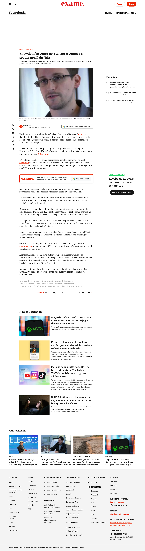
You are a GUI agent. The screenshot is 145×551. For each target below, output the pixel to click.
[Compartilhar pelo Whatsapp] (13, 125)
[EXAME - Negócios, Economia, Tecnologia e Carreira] (72, 4)
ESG (10, 508)
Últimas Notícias (15, 486)
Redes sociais (47, 284)
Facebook (113, 493)
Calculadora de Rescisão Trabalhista (52, 506)
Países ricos (68, 284)
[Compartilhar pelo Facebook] (13, 129)
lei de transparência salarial (74, 548)
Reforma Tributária (73, 482)
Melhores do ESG (72, 531)
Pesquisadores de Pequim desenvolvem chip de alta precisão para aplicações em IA (122, 84)
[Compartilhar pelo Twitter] (13, 141)
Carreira (12, 500)
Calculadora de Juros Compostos (52, 512)
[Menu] (10, 4)
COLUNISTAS (13, 530)
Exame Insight (14, 512)
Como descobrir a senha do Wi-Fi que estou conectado (123, 94)
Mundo (30, 478)
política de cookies (38, 548)
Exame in (94, 491)
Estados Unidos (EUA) (29, 286)
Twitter (43, 286)
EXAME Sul (70, 490)
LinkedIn (113, 485)
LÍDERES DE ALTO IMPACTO (15, 491)
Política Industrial (72, 518)
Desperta (94, 499)
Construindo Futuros (73, 498)
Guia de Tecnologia (51, 486)
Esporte (31, 489)
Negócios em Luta (72, 514)
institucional (14, 548)
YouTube (113, 481)
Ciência (31, 505)
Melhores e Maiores (73, 527)
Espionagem (53, 286)
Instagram (114, 489)
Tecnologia (17, 13)
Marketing (32, 485)
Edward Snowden (68, 286)
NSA (80, 286)
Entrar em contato (117, 502)
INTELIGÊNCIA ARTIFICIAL (126, 13)
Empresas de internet (62, 281)
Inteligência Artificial (13, 517)
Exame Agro (32, 493)
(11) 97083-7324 (120, 534)
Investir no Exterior (73, 506)
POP (29, 509)
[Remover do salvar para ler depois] (13, 149)
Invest (11, 522)
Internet (58, 284)
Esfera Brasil (87, 456)
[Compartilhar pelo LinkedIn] (13, 133)
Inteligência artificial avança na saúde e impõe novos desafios (122, 101)
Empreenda (95, 519)
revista (94, 482)
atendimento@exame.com (120, 514)
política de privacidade (54, 548)
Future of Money (34, 501)
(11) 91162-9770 (120, 505)
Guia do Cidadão (50, 482)
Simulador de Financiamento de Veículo (50, 520)
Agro (92, 515)
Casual (30, 481)
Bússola (69, 494)
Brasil (11, 496)
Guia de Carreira (50, 494)
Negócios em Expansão (74, 535)
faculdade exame (98, 478)
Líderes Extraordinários (75, 510)
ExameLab (109, 13)
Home (21, 49)
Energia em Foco (72, 502)
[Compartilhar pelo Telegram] (13, 137)
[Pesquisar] (14, 4)
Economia (12, 504)
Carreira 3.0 (95, 495)
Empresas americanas (29, 284)
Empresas (46, 281)
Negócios (12, 526)
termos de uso (25, 548)
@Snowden (43, 154)
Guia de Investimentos (52, 490)
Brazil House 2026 (73, 486)
